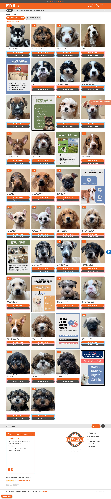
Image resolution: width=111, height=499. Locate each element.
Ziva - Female (12, 375)
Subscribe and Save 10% (57, 1)
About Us (90, 439)
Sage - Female (13, 412)
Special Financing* (93, 436)
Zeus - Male (37, 264)
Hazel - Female (87, 156)
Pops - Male (87, 338)
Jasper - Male (62, 48)
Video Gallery (91, 446)
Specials (32, 10)
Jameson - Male (13, 120)
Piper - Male (12, 193)
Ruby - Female (37, 193)
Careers (26, 10)
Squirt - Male (37, 412)
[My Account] (104, 10)
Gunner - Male (13, 48)
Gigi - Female (37, 338)
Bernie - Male (87, 83)
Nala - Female (12, 301)
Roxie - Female (62, 230)
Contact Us (90, 444)
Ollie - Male (61, 120)
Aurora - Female (88, 301)
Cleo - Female (12, 338)
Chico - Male (12, 156)
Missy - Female (88, 230)
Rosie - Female (62, 193)
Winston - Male (12, 230)
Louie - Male (37, 230)
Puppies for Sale (18, 10)
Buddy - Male (62, 264)
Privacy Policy (100, 491)
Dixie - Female (87, 264)
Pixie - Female (62, 301)
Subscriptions (40, 10)
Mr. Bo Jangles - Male (39, 48)
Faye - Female (37, 83)
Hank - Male (37, 156)
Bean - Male (87, 120)
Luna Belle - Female (39, 375)
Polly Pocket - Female (64, 83)
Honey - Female (88, 48)
